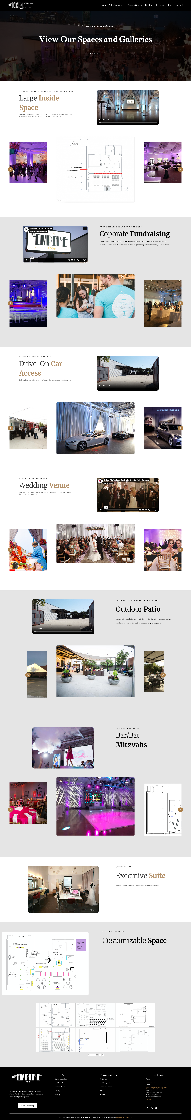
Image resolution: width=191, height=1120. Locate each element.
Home (103, 5)
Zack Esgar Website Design (124, 1117)
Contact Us (95, 53)
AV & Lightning (105, 1083)
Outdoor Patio (60, 1083)
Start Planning (27, 1105)
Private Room (60, 1087)
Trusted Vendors (106, 1087)
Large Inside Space (61, 1079)
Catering (103, 1079)
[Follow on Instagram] (156, 1108)
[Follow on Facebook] (147, 1108)
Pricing (160, 5)
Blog (169, 5)
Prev (10, 169)
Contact (178, 5)
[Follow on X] (152, 1108)
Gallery (149, 5)
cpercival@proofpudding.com (156, 1088)
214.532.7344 (150, 1082)
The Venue (115, 5)
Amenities (133, 5)
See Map (149, 1100)
